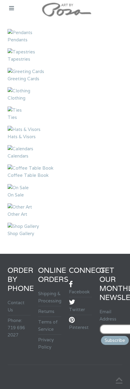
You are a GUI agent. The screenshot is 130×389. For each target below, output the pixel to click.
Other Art (17, 214)
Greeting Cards (23, 78)
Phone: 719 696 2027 (16, 327)
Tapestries (19, 59)
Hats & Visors (22, 136)
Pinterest (79, 327)
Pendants (18, 40)
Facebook (79, 292)
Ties (12, 117)
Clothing (16, 98)
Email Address (107, 315)
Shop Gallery (21, 233)
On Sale (16, 195)
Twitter (77, 309)
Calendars (18, 156)
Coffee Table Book (28, 175)
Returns (46, 311)
